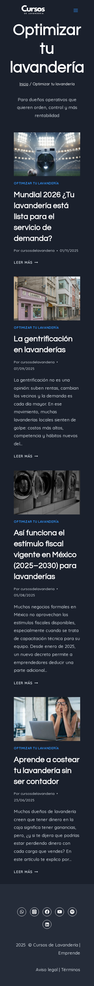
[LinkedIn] (47, 924)
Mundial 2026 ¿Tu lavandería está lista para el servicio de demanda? (44, 216)
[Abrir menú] (75, 10)
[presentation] (47, 154)
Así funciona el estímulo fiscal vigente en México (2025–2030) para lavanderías (45, 555)
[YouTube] (59, 911)
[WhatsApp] (21, 911)
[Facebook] (47, 911)
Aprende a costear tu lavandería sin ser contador (47, 770)
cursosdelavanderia (38, 250)
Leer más (26, 262)
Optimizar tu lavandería (36, 183)
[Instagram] (34, 911)
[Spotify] (72, 911)
